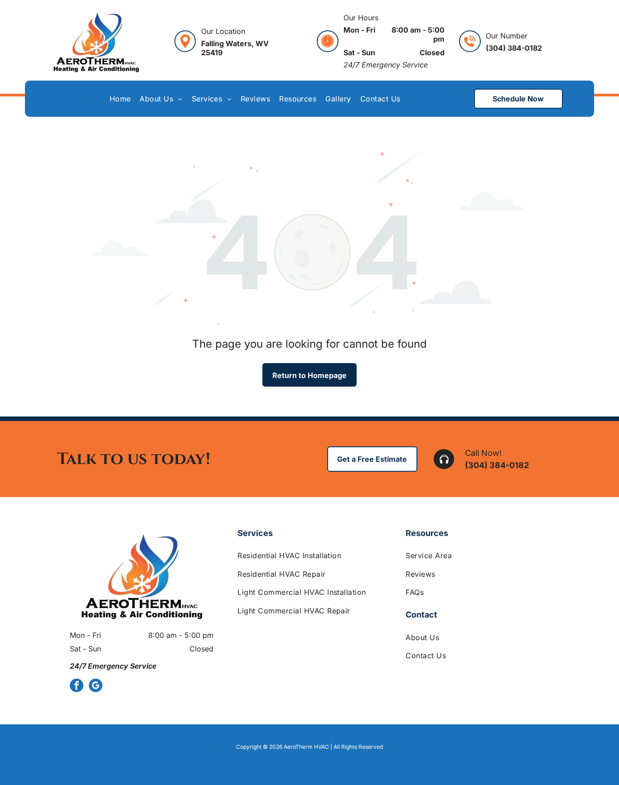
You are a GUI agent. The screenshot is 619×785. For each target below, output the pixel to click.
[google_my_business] (95, 686)
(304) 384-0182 (497, 465)
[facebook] (76, 686)
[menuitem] (120, 98)
